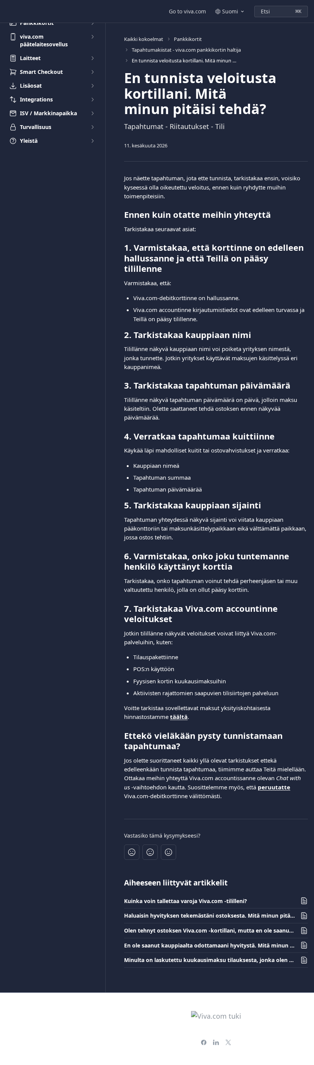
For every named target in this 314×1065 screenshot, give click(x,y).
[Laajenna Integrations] (92, 99)
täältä (179, 716)
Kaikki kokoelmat (143, 39)
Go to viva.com (187, 11)
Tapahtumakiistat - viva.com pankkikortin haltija (186, 49)
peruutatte (274, 787)
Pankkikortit (188, 39)
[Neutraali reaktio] (150, 852)
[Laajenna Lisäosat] (92, 85)
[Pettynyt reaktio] (131, 852)
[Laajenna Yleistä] (92, 141)
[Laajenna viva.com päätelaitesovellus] (92, 36)
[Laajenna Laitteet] (92, 58)
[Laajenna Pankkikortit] (92, 23)
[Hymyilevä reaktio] (168, 852)
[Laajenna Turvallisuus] (92, 127)
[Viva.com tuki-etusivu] (7, 11)
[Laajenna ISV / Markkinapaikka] (92, 113)
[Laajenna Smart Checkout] (92, 72)
